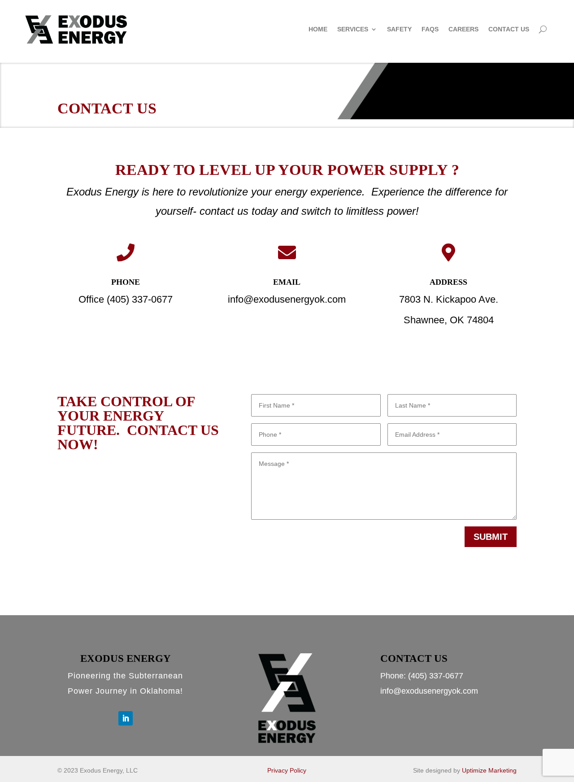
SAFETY (399, 29)
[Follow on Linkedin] (125, 718)
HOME (318, 29)
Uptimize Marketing (489, 770)
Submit (491, 537)
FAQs (430, 29)
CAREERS (463, 29)
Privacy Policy (286, 770)
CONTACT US (508, 29)
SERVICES (352, 29)
